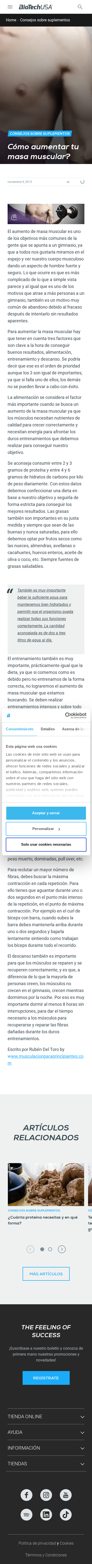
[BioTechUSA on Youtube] (66, 1495)
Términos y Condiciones (46, 1555)
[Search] (80, 6)
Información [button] (24, 1448)
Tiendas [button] (17, 1464)
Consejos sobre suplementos (45, 20)
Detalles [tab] (47, 729)
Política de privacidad (38, 1543)
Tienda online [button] (25, 1416)
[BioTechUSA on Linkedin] (46, 1515)
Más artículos (46, 1275)
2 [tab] (50, 1249)
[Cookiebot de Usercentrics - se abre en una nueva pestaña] (65, 715)
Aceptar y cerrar (46, 813)
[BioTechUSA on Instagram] (46, 1495)
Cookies (67, 1543)
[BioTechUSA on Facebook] (26, 1495)
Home (11, 20)
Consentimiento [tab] (19, 729)
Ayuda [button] (15, 1432)
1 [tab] (42, 1249)
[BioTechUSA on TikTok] (66, 1515)
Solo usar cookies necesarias (46, 844)
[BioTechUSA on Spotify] (26, 1515)
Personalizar (43, 829)
